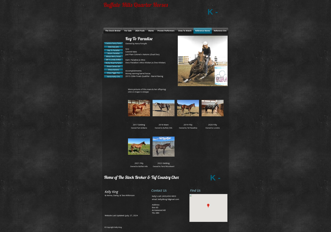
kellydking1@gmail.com (168, 199)
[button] (203, 61)
